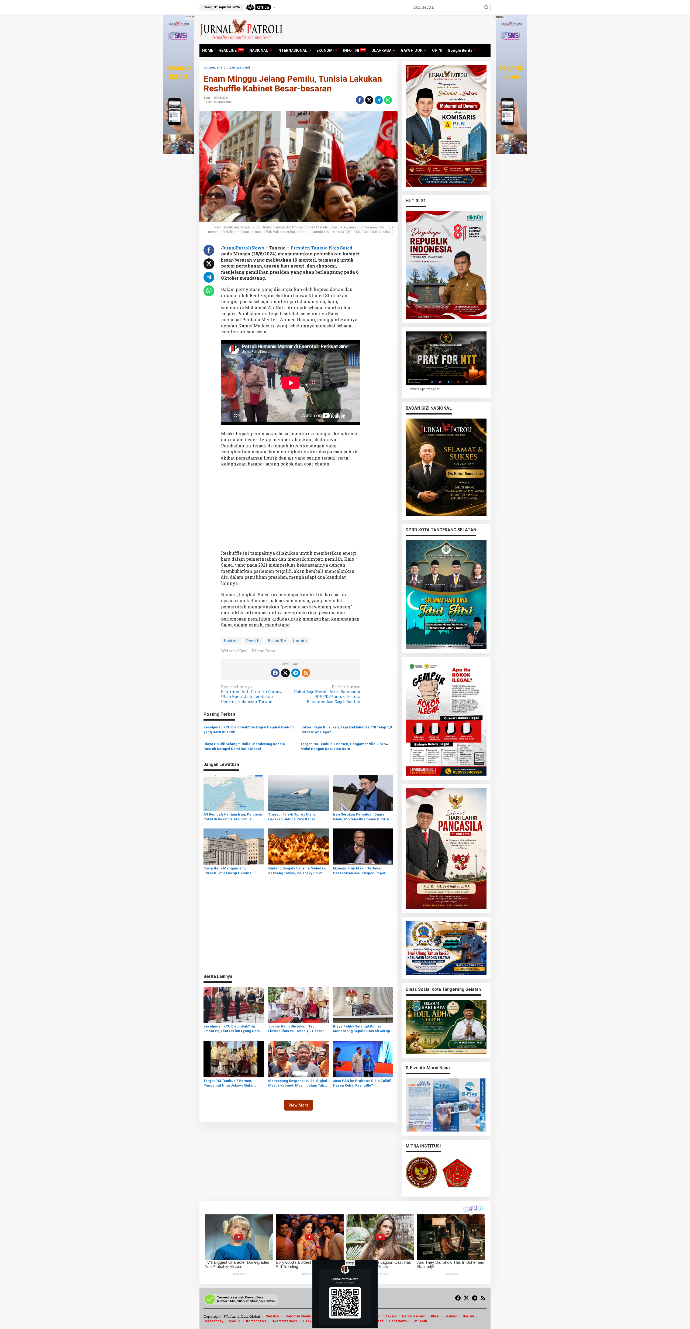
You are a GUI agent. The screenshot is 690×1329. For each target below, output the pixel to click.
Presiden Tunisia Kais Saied (321, 248)
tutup (190, 17)
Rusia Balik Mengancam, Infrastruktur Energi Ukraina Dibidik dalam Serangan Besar (229, 871)
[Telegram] (295, 673)
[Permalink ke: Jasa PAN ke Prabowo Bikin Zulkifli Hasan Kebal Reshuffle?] (363, 1058)
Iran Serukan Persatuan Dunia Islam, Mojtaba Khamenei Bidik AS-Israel (363, 817)
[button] (486, 7)
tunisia (300, 640)
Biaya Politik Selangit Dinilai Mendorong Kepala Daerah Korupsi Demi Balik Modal (244, 746)
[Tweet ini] (369, 100)
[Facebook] (275, 673)
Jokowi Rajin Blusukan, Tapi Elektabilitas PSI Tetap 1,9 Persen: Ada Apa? (346, 729)
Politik (207, 102)
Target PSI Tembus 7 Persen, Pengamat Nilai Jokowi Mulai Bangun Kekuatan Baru (345, 746)
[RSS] (306, 673)
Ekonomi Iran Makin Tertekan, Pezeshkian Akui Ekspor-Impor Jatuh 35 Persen (359, 871)
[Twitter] (285, 673)
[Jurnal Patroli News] (241, 29)
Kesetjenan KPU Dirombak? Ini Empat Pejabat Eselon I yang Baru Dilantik (248, 729)
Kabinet (231, 640)
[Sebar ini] (360, 100)
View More (298, 1105)
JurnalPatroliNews (242, 248)
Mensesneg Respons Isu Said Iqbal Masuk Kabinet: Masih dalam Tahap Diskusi (298, 1083)
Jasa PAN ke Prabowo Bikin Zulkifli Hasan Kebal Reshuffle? (362, 1083)
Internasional (223, 102)
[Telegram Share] (379, 100)
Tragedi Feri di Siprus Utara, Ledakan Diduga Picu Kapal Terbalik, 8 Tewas (292, 817)
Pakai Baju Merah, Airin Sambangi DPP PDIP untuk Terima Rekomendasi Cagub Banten (327, 694)
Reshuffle (277, 640)
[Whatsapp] (388, 100)
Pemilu (253, 640)
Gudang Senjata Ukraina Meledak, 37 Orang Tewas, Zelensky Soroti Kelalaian (297, 871)
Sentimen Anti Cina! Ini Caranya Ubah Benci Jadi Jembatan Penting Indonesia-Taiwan (252, 694)
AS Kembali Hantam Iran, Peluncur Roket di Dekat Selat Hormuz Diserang (233, 817)
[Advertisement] (290, 510)
